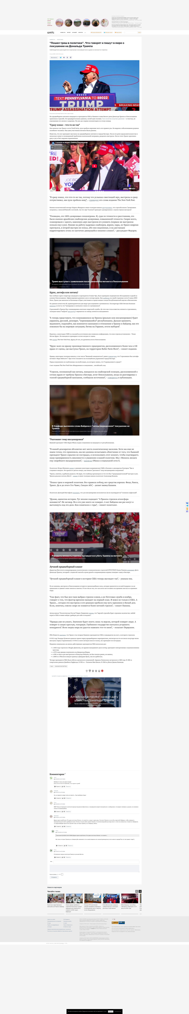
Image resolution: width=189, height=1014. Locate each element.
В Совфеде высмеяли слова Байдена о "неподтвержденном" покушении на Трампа (90, 427)
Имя (51, 861)
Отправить (54, 877)
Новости (62, 32)
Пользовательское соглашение (54, 921)
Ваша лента (118, 32)
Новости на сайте (51, 919)
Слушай (74, 32)
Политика (60, 39)
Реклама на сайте (67, 921)
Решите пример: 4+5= (55, 874)
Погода (49, 923)
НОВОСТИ (52, 39)
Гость (55, 777)
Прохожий (56, 815)
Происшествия (64, 286)
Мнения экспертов (61, 666)
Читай (68, 32)
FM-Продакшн (66, 919)
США (51, 666)
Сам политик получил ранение (113, 119)
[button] (120, 679)
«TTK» (66, 943)
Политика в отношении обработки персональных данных (59, 931)
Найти (139, 32)
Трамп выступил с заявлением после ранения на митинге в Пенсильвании (90, 281)
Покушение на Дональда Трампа (78, 676)
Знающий (56, 790)
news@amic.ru (93, 928)
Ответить (68, 786)
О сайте (65, 923)
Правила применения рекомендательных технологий (59, 929)
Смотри (80, 32)
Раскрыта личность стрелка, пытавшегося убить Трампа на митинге (87, 556)
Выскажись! (54, 57)
